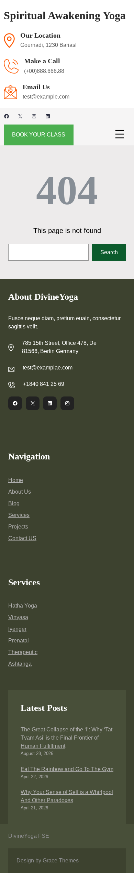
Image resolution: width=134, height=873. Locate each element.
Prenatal (18, 640)
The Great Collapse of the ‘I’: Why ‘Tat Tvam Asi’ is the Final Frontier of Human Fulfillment (66, 738)
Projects (18, 527)
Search (109, 252)
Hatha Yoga (22, 606)
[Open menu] (119, 134)
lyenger (17, 629)
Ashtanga (20, 664)
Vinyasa (18, 617)
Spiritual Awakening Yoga (65, 15)
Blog (14, 503)
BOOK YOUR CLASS (38, 135)
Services (19, 515)
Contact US (22, 538)
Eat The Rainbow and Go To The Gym (67, 769)
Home (15, 480)
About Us (19, 492)
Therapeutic (22, 652)
